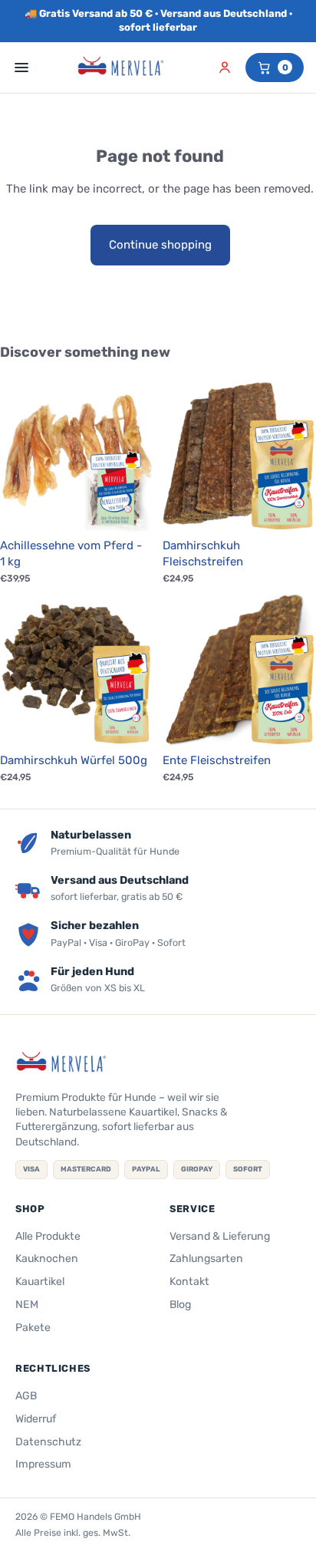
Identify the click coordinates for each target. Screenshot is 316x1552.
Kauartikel (39, 1281)
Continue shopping (160, 245)
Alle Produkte (48, 1236)
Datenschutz (48, 1441)
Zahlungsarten (206, 1258)
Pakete (33, 1327)
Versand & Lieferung (220, 1236)
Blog (180, 1304)
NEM (26, 1304)
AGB (26, 1395)
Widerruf (35, 1418)
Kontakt (189, 1281)
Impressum (43, 1464)
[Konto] (224, 67)
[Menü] (21, 67)
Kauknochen (46, 1258)
